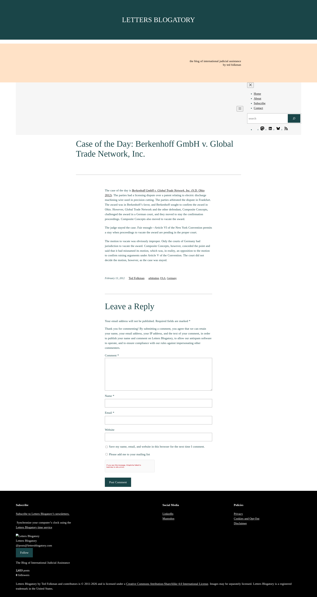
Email (109, 412)
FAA (163, 278)
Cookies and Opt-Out (246, 518)
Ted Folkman (136, 278)
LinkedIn (167, 513)
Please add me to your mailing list (129, 454)
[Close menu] (250, 85)
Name (109, 396)
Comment (112, 355)
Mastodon (168, 518)
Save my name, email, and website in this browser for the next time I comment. (157, 446)
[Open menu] (240, 108)
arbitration (153, 278)
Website (109, 429)
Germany (172, 278)
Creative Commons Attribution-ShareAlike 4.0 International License (167, 583)
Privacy (238, 513)
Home (257, 93)
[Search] (294, 118)
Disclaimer (240, 523)
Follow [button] (24, 552)
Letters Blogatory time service (34, 527)
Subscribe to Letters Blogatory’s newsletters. (43, 513)
